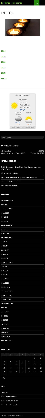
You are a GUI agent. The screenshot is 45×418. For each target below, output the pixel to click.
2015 (3, 56)
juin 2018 (4, 229)
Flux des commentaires (9, 401)
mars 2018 (5, 233)
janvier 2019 (5, 221)
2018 (3, 73)
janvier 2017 (5, 258)
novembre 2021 (6, 209)
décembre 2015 (6, 291)
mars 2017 (5, 254)
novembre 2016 (6, 262)
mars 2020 (5, 213)
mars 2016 (5, 283)
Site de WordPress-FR (9, 405)
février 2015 (5, 332)
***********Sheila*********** (11, 181)
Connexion (5, 392)
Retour (4, 78)
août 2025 (4, 205)
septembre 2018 (7, 225)
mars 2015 (5, 328)
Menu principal (42, 2)
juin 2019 (4, 217)
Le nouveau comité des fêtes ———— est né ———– (19, 177)
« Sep (3, 378)
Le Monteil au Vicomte (11, 2)
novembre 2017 (6, 238)
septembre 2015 (7, 303)
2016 (3, 62)
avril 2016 (4, 279)
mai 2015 (4, 320)
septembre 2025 (7, 201)
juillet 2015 (5, 312)
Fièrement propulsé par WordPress (11, 415)
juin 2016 (4, 271)
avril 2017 (4, 250)
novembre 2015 (6, 295)
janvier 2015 (5, 336)
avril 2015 (4, 324)
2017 (3, 67)
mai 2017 (4, 246)
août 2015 (4, 308)
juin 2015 (4, 316)
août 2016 (4, 266)
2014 (3, 51)
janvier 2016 (5, 287)
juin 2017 (4, 242)
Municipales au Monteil (9, 186)
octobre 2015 (6, 299)
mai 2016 (4, 275)
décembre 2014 (6, 341)
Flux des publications (8, 397)
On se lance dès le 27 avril (10, 173)
